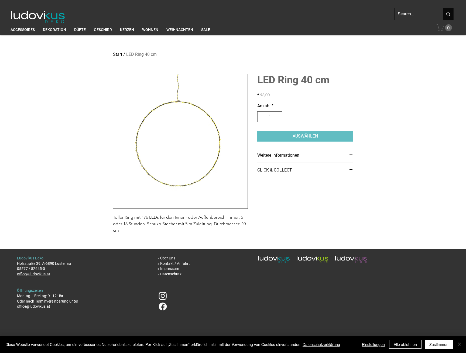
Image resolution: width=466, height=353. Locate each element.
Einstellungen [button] (373, 344)
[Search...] (448, 14)
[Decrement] (262, 117)
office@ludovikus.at (33, 274)
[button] (445, 27)
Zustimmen (438, 344)
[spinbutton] (270, 117)
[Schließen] (459, 344)
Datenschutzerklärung (321, 344)
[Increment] (277, 117)
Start (117, 54)
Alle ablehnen (405, 344)
